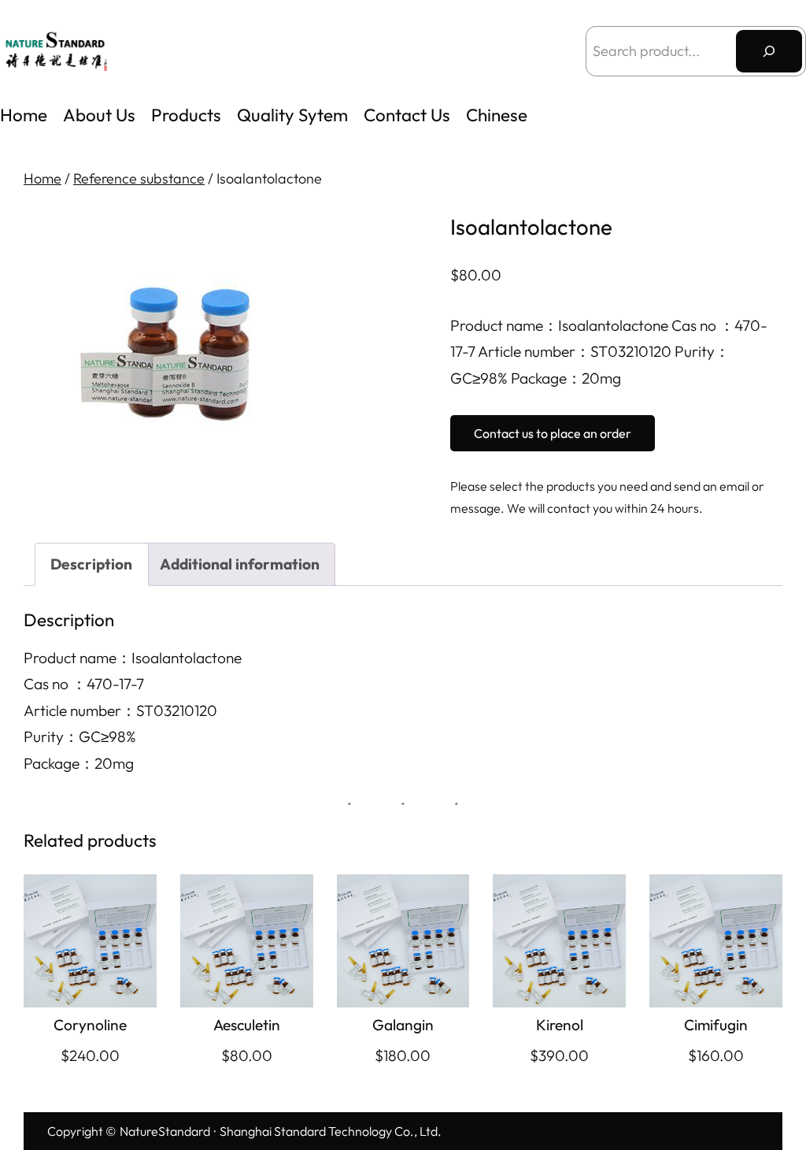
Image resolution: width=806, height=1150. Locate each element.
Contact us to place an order (552, 433)
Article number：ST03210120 (120, 710)
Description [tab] (91, 564)
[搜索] (769, 51)
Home (23, 115)
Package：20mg (79, 763)
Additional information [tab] (240, 564)
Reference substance (139, 178)
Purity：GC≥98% (80, 736)
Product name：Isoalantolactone (133, 657)
